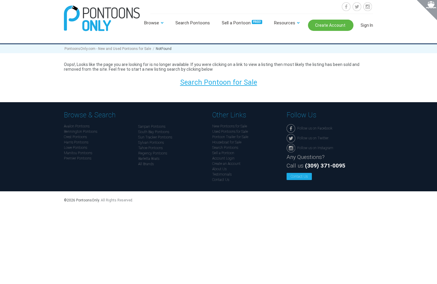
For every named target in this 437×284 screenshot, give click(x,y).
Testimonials (222, 174)
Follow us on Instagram (367, 6)
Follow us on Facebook (346, 6)
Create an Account (226, 164)
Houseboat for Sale (226, 142)
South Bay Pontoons (153, 132)
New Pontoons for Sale (229, 126)
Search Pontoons (192, 23)
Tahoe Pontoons (150, 148)
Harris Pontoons (76, 142)
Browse (151, 23)
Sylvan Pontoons (151, 143)
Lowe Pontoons (75, 148)
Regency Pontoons (152, 153)
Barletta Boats (148, 159)
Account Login (223, 158)
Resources (284, 23)
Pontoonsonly (102, 18)
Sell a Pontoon (241, 23)
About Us (219, 169)
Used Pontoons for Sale (230, 132)
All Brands (146, 164)
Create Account (330, 25)
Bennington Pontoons (80, 132)
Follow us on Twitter (357, 6)
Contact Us (220, 180)
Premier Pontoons (77, 158)
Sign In (367, 25)
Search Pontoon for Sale (218, 82)
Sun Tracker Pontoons (155, 137)
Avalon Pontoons (76, 126)
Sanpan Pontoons (151, 126)
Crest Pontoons (75, 137)
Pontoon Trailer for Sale (230, 137)
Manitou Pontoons (78, 153)
